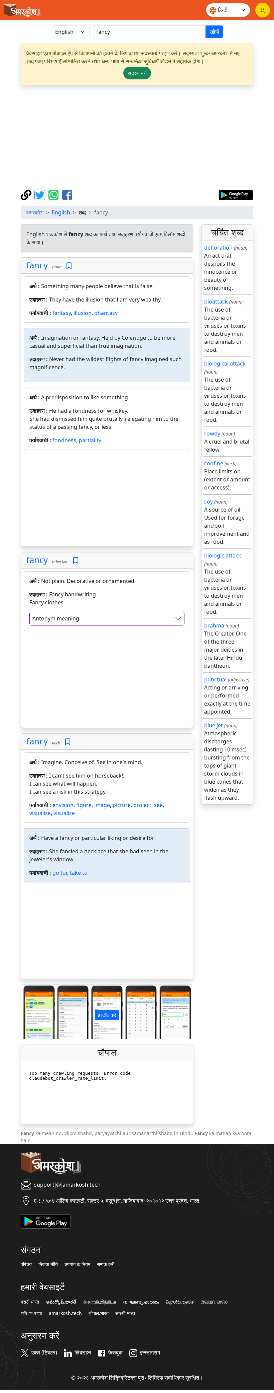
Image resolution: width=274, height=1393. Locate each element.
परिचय (26, 1264)
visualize (64, 813)
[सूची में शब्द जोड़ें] (69, 265)
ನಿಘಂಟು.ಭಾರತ (180, 1302)
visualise (40, 813)
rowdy (212, 433)
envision (63, 805)
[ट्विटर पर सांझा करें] (40, 194)
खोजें (214, 32)
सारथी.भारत (125, 1313)
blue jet (213, 725)
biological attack (225, 363)
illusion (83, 313)
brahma (214, 625)
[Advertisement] (137, 137)
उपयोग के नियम (77, 1264)
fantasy (61, 313)
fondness (64, 440)
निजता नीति (48, 1264)
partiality (90, 440)
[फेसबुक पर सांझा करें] (67, 194)
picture (122, 805)
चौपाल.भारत (99, 1313)
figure (84, 805)
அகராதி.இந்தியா (99, 1302)
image (102, 805)
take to (79, 872)
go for (59, 872)
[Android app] (46, 1220)
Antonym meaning (55, 618)
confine (213, 463)
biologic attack (222, 555)
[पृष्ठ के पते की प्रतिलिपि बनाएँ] (27, 194)
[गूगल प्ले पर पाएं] (235, 194)
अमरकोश (34, 212)
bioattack (216, 301)
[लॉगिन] (262, 10)
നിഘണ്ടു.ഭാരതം (141, 1302)
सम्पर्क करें (105, 1264)
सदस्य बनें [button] (137, 73)
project (142, 805)
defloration (218, 247)
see (158, 805)
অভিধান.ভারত (31, 1313)
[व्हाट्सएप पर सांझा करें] (54, 194)
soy (208, 501)
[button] (34, 1012)
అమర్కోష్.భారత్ (61, 1302)
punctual (215, 679)
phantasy (106, 313)
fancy (37, 265)
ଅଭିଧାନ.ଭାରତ (214, 1302)
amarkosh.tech (65, 1313)
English (61, 212)
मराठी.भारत (30, 1302)
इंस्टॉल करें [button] (107, 1015)
